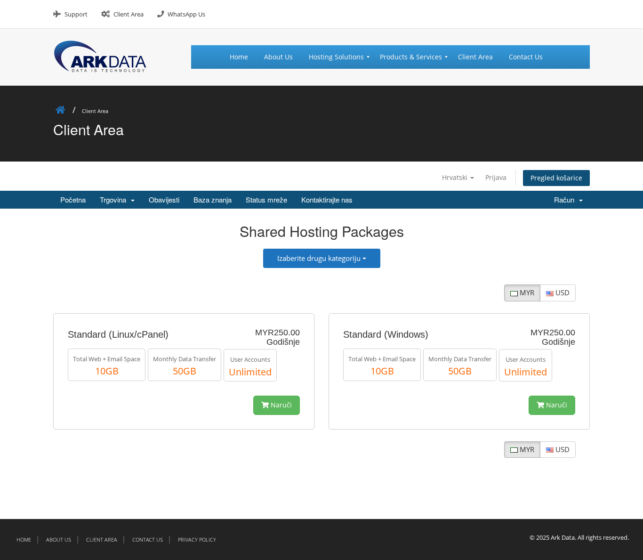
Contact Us (147, 539)
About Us (58, 539)
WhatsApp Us (186, 14)
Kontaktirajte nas (327, 199)
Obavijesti (164, 199)
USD (562, 292)
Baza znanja (212, 199)
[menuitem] (243, 57)
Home (23, 539)
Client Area (128, 14)
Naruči (280, 404)
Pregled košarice (556, 177)
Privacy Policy (197, 539)
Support (76, 14)
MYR (526, 292)
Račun (566, 199)
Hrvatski (455, 177)
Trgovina (115, 199)
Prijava (495, 177)
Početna (73, 199)
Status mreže (266, 199)
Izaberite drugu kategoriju (319, 258)
